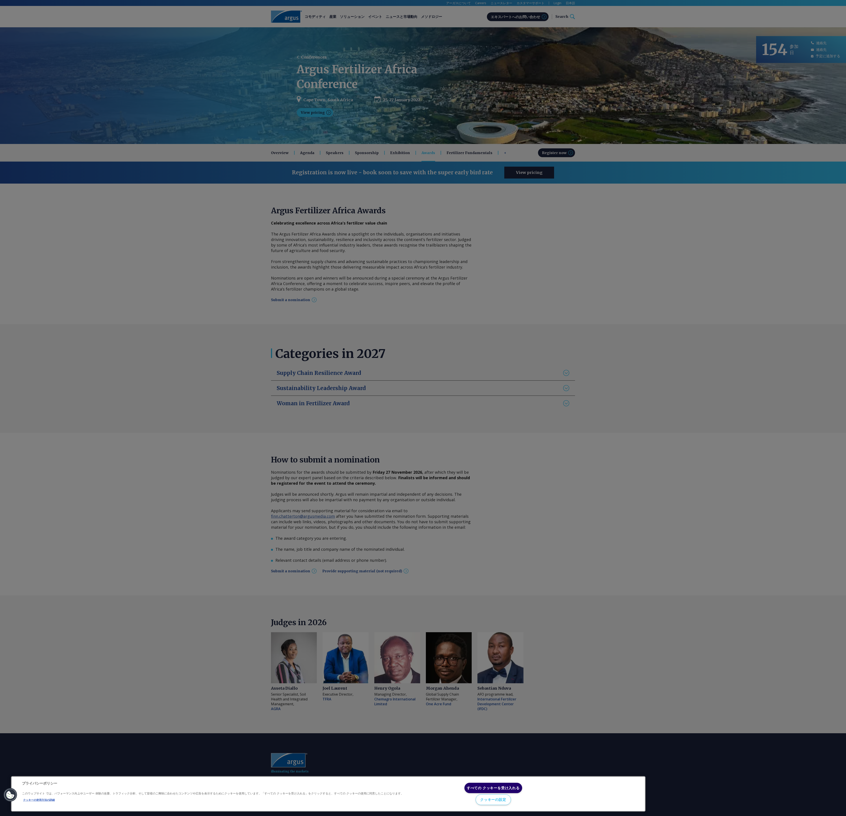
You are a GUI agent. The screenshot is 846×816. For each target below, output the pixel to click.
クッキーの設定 (493, 799)
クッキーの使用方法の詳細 (39, 800)
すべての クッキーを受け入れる (493, 787)
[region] (328, 794)
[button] (10, 795)
